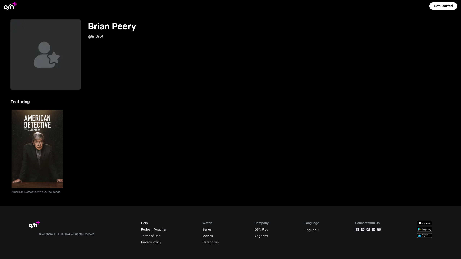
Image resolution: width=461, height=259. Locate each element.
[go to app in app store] (424, 223)
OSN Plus (261, 229)
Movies (207, 236)
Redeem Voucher (154, 229)
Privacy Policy (151, 242)
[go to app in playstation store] (424, 235)
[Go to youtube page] (373, 230)
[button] (443, 6)
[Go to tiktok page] (368, 230)
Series (207, 229)
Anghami (261, 236)
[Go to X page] (379, 230)
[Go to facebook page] (357, 230)
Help (144, 223)
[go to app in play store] (424, 229)
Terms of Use (150, 236)
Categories (210, 242)
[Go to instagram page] (363, 230)
